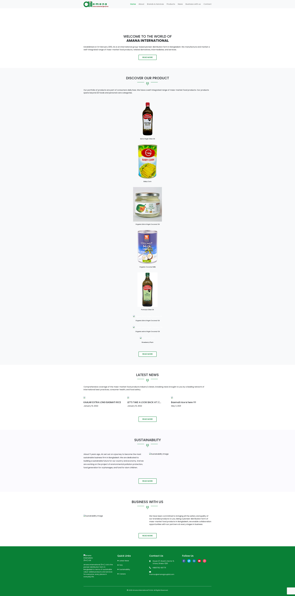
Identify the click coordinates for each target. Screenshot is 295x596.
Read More (147, 57)
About (141, 4)
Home (133, 4)
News (180, 4)
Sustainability (124, 569)
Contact (207, 4)
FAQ (121, 565)
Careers (122, 574)
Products (171, 4)
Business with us (193, 4)
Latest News (124, 561)
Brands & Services (155, 4)
